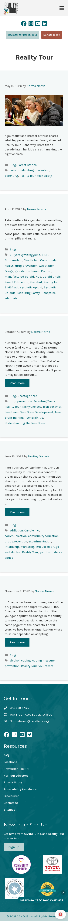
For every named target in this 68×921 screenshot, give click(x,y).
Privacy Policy (13, 782)
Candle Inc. (31, 260)
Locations (10, 762)
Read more (17, 383)
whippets (11, 298)
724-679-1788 (19, 708)
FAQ (6, 755)
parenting (11, 175)
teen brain (12, 412)
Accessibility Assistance (20, 789)
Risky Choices (31, 406)
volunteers (46, 666)
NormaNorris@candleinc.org (29, 721)
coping (26, 660)
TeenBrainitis (34, 417)
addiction (16, 530)
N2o (38, 276)
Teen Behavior (52, 406)
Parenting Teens (44, 401)
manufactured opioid (19, 276)
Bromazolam (13, 260)
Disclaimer (11, 796)
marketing (27, 546)
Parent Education (16, 282)
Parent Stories (27, 165)
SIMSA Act (12, 287)
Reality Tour (28, 175)
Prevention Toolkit (16, 769)
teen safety (44, 175)
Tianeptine (48, 293)
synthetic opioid (31, 287)
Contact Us (11, 803)
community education (43, 536)
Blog (13, 165)
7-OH (45, 255)
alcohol (15, 660)
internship (12, 546)
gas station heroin (27, 271)
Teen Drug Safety (28, 293)
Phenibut (36, 282)
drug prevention (38, 170)
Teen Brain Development (36, 412)
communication (16, 536)
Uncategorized (27, 396)
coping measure (43, 660)
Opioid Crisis (52, 276)
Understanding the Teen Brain (25, 423)
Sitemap (9, 809)
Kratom (46, 271)
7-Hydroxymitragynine (25, 255)
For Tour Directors (16, 775)
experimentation (40, 541)
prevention (12, 666)
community (18, 170)
